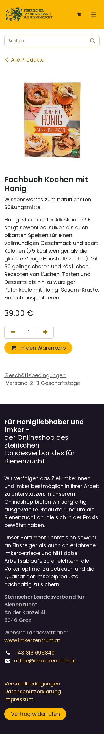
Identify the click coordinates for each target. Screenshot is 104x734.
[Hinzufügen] (45, 332)
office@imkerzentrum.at (45, 660)
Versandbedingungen (32, 683)
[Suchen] (92, 41)
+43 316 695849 (34, 652)
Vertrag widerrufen (35, 714)
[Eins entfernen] (12, 332)
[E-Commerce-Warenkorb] (79, 14)
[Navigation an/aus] (94, 14)
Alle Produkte (27, 59)
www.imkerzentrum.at (32, 640)
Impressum (19, 699)
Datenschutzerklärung (32, 691)
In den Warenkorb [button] (42, 347)
